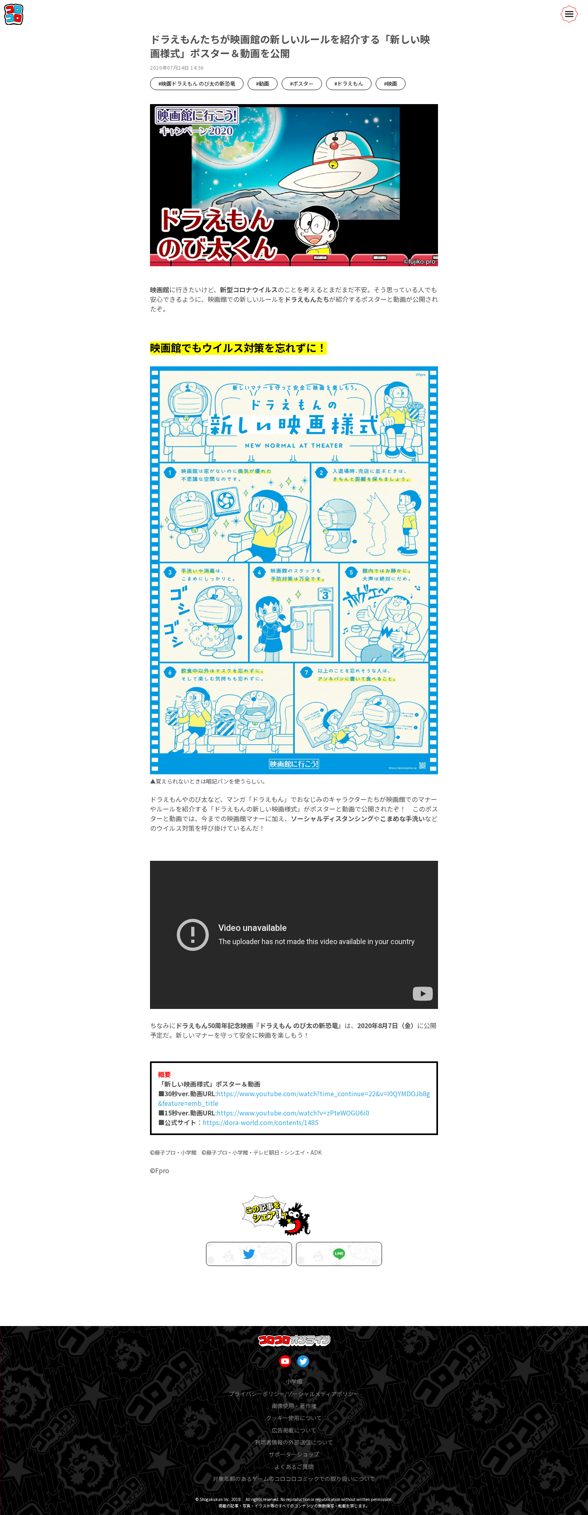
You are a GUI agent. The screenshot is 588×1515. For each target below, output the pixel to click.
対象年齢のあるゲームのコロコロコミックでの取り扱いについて (294, 1479)
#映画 (390, 83)
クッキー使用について (294, 1418)
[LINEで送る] (339, 1254)
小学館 (294, 1381)
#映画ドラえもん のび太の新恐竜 (196, 83)
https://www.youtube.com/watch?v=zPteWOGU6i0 (293, 1112)
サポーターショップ (294, 1454)
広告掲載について (294, 1430)
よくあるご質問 (294, 1467)
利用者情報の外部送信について (294, 1442)
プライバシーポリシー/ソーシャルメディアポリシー (294, 1394)
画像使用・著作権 (294, 1406)
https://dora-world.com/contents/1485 (260, 1122)
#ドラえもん (348, 83)
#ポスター (302, 83)
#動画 (262, 83)
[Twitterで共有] (249, 1254)
